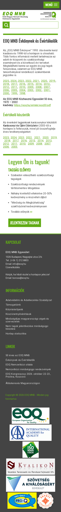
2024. (14, 80)
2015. (30, 84)
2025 (6, 137)
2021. (36, 80)
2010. (22, 87)
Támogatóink (13, 304)
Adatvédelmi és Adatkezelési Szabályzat (29, 300)
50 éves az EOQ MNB (18, 355)
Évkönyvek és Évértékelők (20, 360)
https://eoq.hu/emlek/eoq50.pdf (32, 105)
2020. (44, 80)
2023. (21, 80)
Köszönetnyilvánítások (18, 314)
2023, (21, 137)
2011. (14, 87)
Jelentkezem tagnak (24, 222)
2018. (6, 84)
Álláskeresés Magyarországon (23, 383)
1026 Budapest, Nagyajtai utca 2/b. (24, 257)
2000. (6, 93)
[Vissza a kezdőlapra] (29, 18)
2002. (39, 90)
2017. (14, 84)
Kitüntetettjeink (14, 309)
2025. (6, 80)
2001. (47, 90)
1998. (22, 93)
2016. (22, 84)
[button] (51, 5)
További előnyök (21, 211)
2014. (39, 84)
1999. (14, 93)
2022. (29, 80)
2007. (47, 87)
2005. (14, 90)
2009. (30, 87)
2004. (22, 90)
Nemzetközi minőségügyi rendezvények (28, 369)
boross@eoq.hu (21, 278)
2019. (52, 80)
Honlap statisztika (16, 333)
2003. (30, 90)
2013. (47, 84)
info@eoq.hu (19, 264)
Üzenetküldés (13, 267)
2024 (14, 137)
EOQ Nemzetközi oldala (19, 364)
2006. (6, 90)
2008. (39, 87)
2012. (6, 87)
